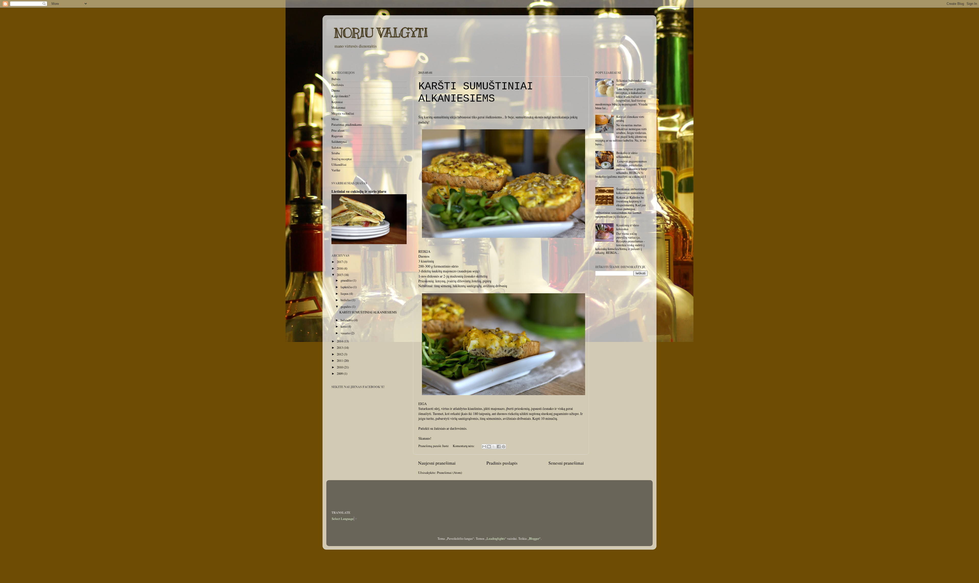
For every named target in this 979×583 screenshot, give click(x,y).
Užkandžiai (338, 164)
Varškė (335, 170)
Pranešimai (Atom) (449, 472)
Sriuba (335, 153)
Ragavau (337, 136)
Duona (335, 90)
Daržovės (337, 85)
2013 (340, 347)
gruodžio (347, 280)
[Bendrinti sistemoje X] (493, 446)
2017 (340, 262)
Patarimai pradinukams (346, 124)
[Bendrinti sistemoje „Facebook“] (498, 446)
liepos (345, 294)
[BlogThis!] (489, 446)
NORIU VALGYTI (381, 32)
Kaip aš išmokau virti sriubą (630, 119)
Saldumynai (339, 142)
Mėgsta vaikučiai (342, 113)
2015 (340, 275)
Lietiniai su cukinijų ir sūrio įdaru (358, 191)
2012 (340, 354)
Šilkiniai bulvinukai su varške (631, 82)
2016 (340, 268)
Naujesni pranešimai (437, 463)
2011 (340, 360)
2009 (340, 373)
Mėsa (335, 119)
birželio (346, 300)
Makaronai (338, 107)
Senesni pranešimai (566, 463)
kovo (344, 326)
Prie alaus (337, 130)
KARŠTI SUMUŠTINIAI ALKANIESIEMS (475, 92)
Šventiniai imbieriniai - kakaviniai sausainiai (631, 191)
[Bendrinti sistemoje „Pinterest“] (503, 446)
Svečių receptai (341, 159)
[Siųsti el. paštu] (484, 446)
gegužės (346, 306)
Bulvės (335, 79)
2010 (340, 367)
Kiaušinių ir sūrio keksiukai (627, 227)
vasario (346, 333)
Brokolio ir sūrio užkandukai (626, 155)
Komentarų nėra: (464, 446)
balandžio (347, 320)
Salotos (336, 147)
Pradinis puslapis (502, 463)
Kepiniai (337, 102)
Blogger (534, 538)
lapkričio (347, 287)
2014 (340, 341)
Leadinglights (496, 538)
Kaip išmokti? (340, 96)
